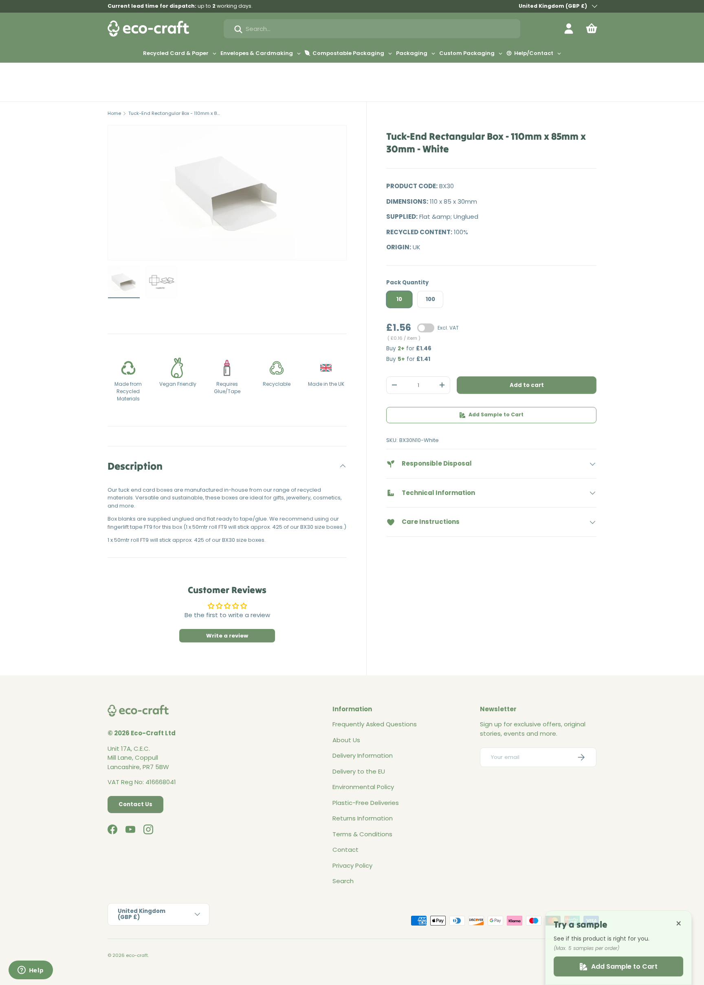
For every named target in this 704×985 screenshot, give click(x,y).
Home (114, 113)
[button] (592, 28)
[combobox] (372, 28)
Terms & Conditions (362, 834)
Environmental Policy (363, 787)
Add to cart (527, 385)
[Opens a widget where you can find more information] (30, 971)
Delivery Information (362, 755)
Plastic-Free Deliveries (365, 802)
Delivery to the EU (358, 771)
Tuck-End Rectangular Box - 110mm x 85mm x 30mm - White (174, 113)
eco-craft (137, 955)
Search (343, 881)
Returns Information (362, 818)
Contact (345, 849)
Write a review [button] (227, 636)
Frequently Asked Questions (374, 724)
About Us (346, 740)
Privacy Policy (352, 865)
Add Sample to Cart (496, 414)
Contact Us (135, 804)
